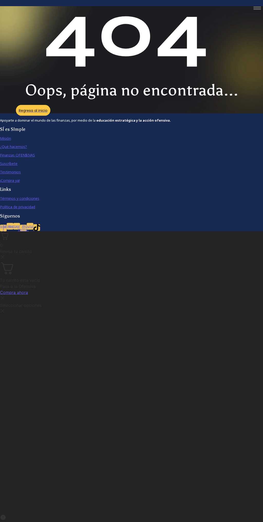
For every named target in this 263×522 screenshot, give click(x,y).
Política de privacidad (17, 206)
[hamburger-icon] (257, 8)
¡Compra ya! (10, 180)
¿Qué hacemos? (13, 146)
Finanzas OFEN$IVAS (17, 155)
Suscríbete (8, 163)
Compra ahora (14, 292)
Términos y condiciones (19, 198)
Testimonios (10, 172)
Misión (5, 138)
